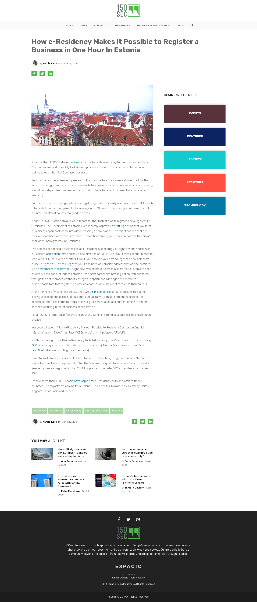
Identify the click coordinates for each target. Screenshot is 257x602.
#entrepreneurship (96, 410)
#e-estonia (55, 410)
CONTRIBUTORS (121, 25)
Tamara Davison (134, 487)
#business (39, 410)
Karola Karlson (51, 63)
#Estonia (116, 410)
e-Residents (78, 162)
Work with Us (128, 574)
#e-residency (73, 410)
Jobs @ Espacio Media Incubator (128, 577)
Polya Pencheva (134, 461)
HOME (69, 25)
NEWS (83, 25)
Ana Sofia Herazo (71, 461)
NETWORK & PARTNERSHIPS (153, 25)
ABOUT (181, 25)
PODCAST (99, 25)
